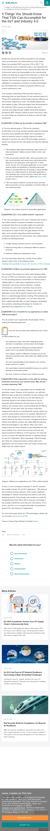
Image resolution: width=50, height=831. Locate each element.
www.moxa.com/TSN (20, 516)
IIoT (3, 534)
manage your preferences (13, 808)
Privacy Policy (11, 812)
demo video (42, 177)
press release (27, 306)
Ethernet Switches (13, 534)
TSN (23, 534)
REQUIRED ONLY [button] (25, 818)
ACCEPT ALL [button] (25, 825)
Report (35, 521)
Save (44, 53)
